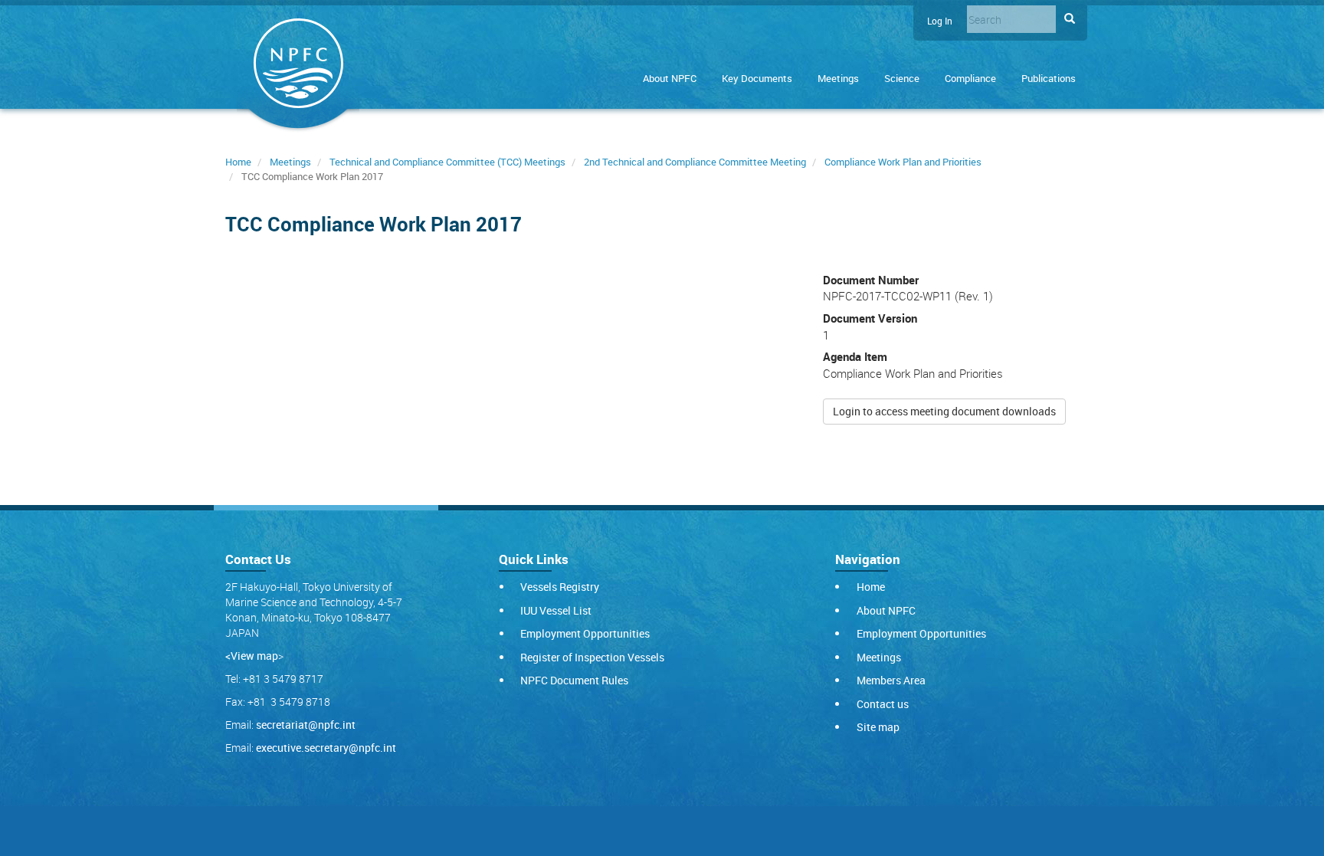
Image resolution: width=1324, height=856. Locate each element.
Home (238, 162)
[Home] (298, 66)
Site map (878, 727)
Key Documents (757, 78)
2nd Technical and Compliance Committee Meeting (695, 162)
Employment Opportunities (585, 633)
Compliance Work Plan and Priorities (903, 162)
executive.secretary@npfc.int (326, 747)
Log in (939, 21)
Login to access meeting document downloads (944, 411)
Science (901, 78)
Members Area (891, 680)
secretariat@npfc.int (306, 724)
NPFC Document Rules (574, 680)
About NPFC (669, 78)
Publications (1048, 78)
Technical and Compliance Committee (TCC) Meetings (447, 162)
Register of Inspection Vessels (592, 657)
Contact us (883, 704)
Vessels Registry (559, 586)
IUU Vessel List (556, 610)
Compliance (970, 78)
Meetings (838, 78)
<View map (251, 655)
